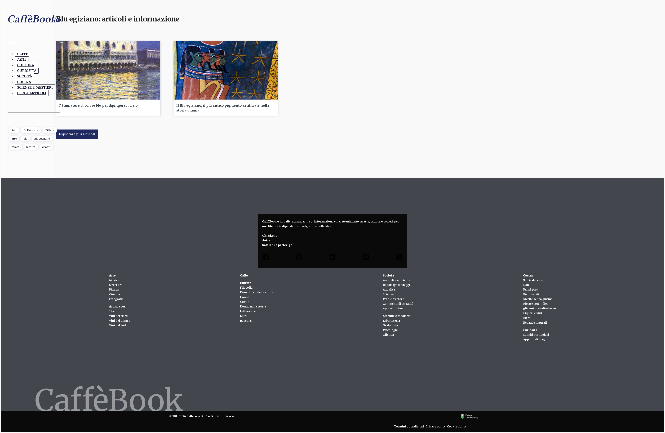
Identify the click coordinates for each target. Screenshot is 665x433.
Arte (21, 59)
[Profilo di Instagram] (299, 258)
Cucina (24, 82)
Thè (112, 311)
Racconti (246, 320)
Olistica (388, 334)
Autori (267, 240)
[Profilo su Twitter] (332, 258)
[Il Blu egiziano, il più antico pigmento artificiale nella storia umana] (226, 70)
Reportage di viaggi (396, 285)
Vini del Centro (119, 320)
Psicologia (390, 330)
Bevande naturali (535, 322)
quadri (46, 147)
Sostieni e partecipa (277, 245)
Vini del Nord (118, 316)
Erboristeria (391, 320)
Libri (243, 316)
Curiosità (26, 71)
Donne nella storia (253, 306)
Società (24, 76)
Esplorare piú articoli (77, 134)
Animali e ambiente (396, 280)
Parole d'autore (393, 299)
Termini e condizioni (409, 426)
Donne (244, 297)
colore (15, 147)
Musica (114, 280)
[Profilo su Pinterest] (365, 258)
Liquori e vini (532, 313)
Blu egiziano (42, 138)
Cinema (114, 294)
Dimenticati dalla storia (256, 292)
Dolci (527, 285)
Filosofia (246, 287)
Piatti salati (531, 294)
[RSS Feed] (399, 258)
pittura (30, 147)
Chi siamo (269, 235)
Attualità (389, 289)
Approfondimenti (395, 308)
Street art (115, 285)
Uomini (245, 301)
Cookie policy (457, 426)
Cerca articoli (31, 93)
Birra (526, 318)
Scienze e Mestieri (35, 87)
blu (25, 138)
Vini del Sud (117, 325)
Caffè (22, 54)
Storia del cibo (533, 280)
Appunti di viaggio (536, 339)
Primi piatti (531, 289)
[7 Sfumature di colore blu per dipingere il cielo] (108, 70)
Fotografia (116, 299)
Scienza (388, 294)
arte (14, 138)
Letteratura (248, 311)
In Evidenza (31, 130)
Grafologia (390, 325)
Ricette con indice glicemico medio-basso (539, 306)
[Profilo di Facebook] (265, 258)
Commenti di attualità (398, 303)
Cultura (25, 65)
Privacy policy (436, 426)
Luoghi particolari (536, 334)
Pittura (49, 130)
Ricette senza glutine (537, 299)
